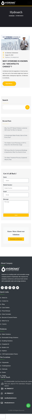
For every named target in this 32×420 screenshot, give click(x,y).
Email (5, 191)
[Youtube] (17, 287)
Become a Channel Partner (9, 317)
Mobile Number (7, 185)
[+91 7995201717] (2, 389)
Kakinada (4, 369)
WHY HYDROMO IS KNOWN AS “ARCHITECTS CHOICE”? (15, 64)
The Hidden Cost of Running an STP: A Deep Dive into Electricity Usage (15, 143)
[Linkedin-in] (13, 287)
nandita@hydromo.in (10, 398)
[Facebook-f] (2, 287)
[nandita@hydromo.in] (2, 398)
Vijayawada (5, 362)
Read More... (9, 83)
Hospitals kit (5, 344)
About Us (4, 297)
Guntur (4, 372)
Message (6, 199)
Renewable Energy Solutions (10, 337)
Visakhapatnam (6, 365)
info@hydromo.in (9, 402)
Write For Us (5, 320)
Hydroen (7, 57)
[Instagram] (9, 287)
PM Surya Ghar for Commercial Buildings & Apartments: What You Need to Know (15, 151)
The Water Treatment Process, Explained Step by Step (15, 158)
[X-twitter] (6, 287)
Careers (4, 324)
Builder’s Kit (5, 347)
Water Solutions (6, 334)
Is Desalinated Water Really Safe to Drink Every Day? (15, 136)
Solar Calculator (6, 314)
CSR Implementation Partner (10, 354)
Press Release (6, 311)
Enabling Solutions (7, 341)
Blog (3, 304)
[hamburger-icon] (29, 3)
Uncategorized (14, 57)
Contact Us (5, 301)
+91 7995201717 (9, 388)
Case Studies (5, 307)
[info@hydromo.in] (2, 403)
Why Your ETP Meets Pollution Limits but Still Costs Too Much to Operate (15, 129)
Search (5, 100)
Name (5, 177)
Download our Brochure (16, 239)
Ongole (4, 375)
